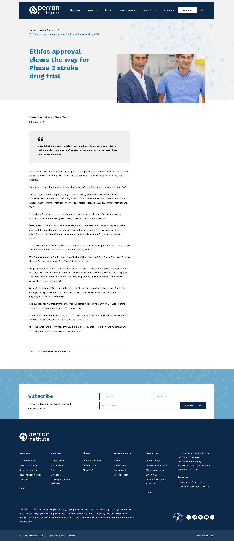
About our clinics (92, 460)
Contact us (167, 10)
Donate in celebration (157, 465)
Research (92, 10)
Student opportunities (31, 475)
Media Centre (62, 117)
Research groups (28, 465)
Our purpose (57, 460)
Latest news (46, 117)
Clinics (107, 10)
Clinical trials (89, 465)
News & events (126, 10)
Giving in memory (155, 470)
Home (32, 30)
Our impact (57, 465)
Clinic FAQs (89, 470)
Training (24, 479)
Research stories (28, 470)
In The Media (121, 475)
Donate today (153, 460)
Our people (57, 475)
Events (117, 460)
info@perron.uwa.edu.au (193, 486)
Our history (57, 470)
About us (75, 10)
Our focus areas (28, 460)
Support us (148, 10)
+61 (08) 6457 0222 (191, 482)
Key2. (211, 535)
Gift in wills (151, 475)
